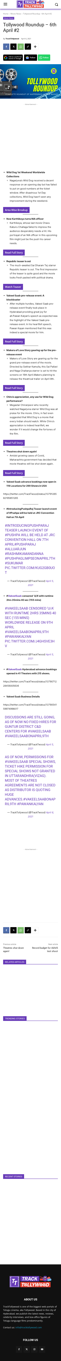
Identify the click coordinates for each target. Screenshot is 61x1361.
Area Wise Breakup (16, 210)
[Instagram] (34, 1349)
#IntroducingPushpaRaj (27, 526)
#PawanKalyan (18, 637)
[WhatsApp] (21, 47)
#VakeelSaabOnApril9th (27, 632)
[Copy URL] (28, 47)
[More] (35, 47)
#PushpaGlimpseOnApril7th (30, 558)
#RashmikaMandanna (24, 554)
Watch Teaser (13, 287)
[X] (13, 47)
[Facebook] (6, 47)
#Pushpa (12, 535)
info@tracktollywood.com (28, 1327)
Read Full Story (14, 252)
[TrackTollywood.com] (30, 1282)
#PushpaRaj (25, 544)
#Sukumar (14, 563)
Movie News (15, 13)
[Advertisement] (30, 136)
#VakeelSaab (16, 608)
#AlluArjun (15, 549)
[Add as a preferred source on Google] (13, 57)
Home (5, 13)
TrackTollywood (12, 38)
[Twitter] (27, 1349)
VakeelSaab (15, 595)
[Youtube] (42, 1349)
